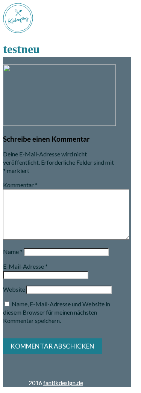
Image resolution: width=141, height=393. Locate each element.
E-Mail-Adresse (25, 266)
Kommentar (20, 184)
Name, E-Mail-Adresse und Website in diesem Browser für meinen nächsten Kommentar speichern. (56, 312)
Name (13, 251)
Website (14, 289)
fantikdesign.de (63, 382)
